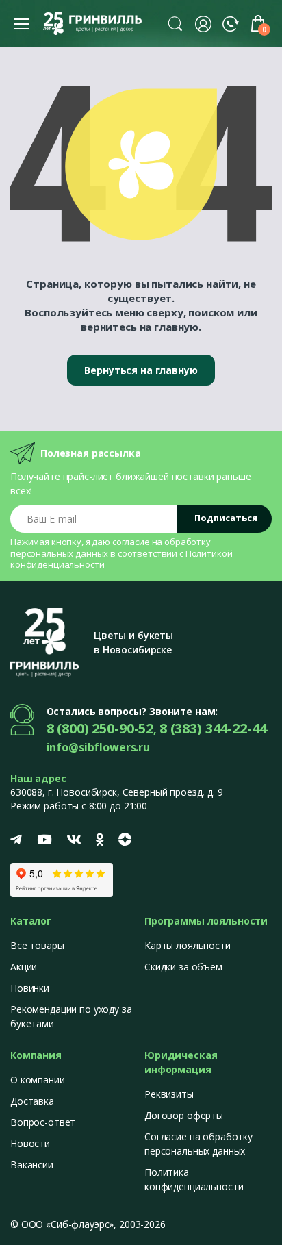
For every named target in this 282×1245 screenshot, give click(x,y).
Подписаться (225, 518)
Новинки (29, 987)
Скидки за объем (183, 966)
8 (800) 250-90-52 (100, 728)
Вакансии (31, 1164)
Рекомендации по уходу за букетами (71, 1016)
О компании (37, 1079)
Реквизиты (169, 1094)
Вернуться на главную (140, 370)
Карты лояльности (187, 945)
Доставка (32, 1100)
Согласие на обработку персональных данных (198, 1143)
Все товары (37, 945)
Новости (30, 1143)
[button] (175, 23)
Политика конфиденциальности (193, 1179)
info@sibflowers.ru (98, 747)
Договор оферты (183, 1115)
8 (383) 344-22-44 (213, 728)
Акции (23, 966)
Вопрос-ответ (42, 1122)
